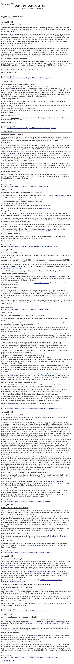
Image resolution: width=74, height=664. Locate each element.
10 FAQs (21, 385)
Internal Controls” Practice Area (12, 376)
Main (13, 18)
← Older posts (5, 18)
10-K (37, 266)
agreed (69, 145)
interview (31, 278)
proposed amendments (47, 229)
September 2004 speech (17, 153)
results (14, 403)
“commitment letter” (14, 89)
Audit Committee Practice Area (15, 581)
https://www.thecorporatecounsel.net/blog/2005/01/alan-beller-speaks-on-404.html (28, 501)
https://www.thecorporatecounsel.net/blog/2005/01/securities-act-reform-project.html (29, 78)
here (23, 63)
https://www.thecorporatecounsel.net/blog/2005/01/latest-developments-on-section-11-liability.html (32, 657)
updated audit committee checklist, (51, 580)
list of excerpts (46, 376)
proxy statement (47, 266)
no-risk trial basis (47, 530)
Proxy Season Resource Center (12, 266)
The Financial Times (11, 34)
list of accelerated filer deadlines (11, 268)
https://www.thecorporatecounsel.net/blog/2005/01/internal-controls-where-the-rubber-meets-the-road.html (34, 408)
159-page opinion (13, 630)
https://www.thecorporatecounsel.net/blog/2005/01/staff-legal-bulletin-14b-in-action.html (30, 552)
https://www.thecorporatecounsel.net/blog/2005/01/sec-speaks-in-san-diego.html (28, 309)
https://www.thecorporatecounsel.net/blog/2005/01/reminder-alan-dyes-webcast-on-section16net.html (33, 246)
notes (41, 255)
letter (21, 236)
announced (46, 644)
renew (5, 478)
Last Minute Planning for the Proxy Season (42, 571)
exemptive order (48, 385)
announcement (9, 137)
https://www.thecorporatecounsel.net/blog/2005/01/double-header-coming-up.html (28, 610)
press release (56, 603)
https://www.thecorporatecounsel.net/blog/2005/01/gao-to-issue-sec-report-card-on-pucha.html (31, 128)
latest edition (15, 118)
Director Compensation (49, 276)
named (21, 490)
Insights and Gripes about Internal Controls (52, 374)
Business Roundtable (11, 590)
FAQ (53, 387)
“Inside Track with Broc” (32, 174)
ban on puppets (37, 545)
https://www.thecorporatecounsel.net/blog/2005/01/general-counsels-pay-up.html (28, 186)
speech (25, 215)
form (20, 119)
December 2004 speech (58, 163)
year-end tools (44, 208)
